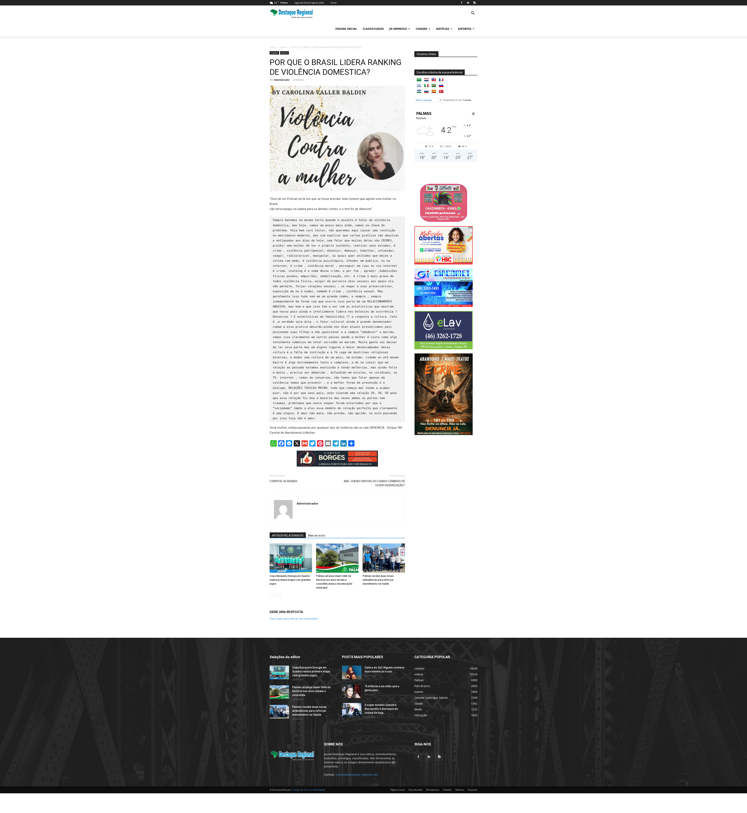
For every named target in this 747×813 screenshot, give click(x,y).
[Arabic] (419, 80)
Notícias (442, 29)
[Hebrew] (419, 86)
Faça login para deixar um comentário (294, 618)
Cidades (421, 29)
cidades (283, 47)
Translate (466, 100)
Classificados (373, 29)
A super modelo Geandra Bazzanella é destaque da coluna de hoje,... (381, 708)
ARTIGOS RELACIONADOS (287, 535)
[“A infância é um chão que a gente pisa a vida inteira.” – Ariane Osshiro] (351, 691)
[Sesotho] (419, 91)
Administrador (282, 79)
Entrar (334, 2)
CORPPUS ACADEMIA (283, 481)
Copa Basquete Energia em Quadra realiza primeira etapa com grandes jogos (290, 579)
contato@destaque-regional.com (357, 774)
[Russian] (441, 86)
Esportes (464, 29)
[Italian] (426, 86)
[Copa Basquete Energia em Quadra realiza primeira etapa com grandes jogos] (291, 558)
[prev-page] (272, 595)
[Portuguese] (433, 86)
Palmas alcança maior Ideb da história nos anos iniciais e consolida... (311, 691)
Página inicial (346, 29)
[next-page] (278, 595)
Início (272, 47)
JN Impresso (398, 29)
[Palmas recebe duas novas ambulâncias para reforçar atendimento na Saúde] (384, 558)
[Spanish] (433, 91)
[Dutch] (426, 80)
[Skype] (474, 2)
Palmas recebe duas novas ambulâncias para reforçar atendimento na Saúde (378, 579)
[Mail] (468, 2)
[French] (441, 80)
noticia (284, 52)
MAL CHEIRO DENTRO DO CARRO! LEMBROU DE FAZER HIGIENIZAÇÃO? (374, 483)
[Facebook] (462, 2)
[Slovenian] (426, 91)
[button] (472, 13)
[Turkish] (441, 91)
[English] (433, 80)
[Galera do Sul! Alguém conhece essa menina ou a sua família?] (351, 672)
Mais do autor (316, 535)
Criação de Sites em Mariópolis (308, 789)
